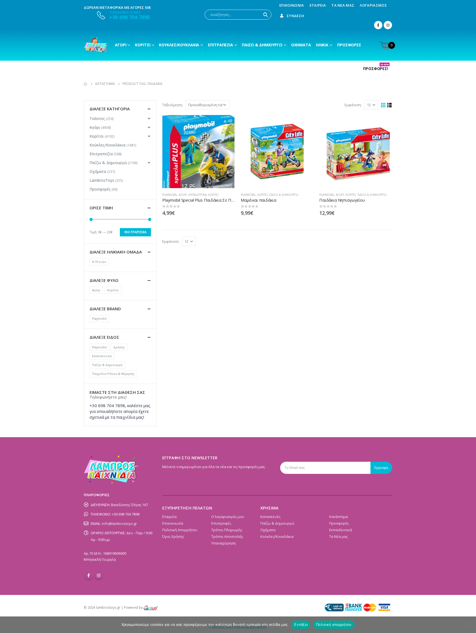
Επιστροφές (221, 523)
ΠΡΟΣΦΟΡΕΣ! (376, 68)
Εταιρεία (318, 5)
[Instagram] (388, 25)
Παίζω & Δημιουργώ (262, 44)
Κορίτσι (142, 44)
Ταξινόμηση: (172, 104)
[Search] (265, 14)
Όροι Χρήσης (173, 536)
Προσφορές (349, 44)
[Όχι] (469, 624)
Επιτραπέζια (220, 44)
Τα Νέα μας (342, 5)
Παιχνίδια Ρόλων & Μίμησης (113, 374)
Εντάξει (301, 624)
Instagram (98, 575)
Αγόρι (120, 44)
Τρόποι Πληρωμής (226, 529)
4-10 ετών (99, 262)
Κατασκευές (270, 516)
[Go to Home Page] (86, 84)
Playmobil (169, 195)
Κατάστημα (338, 516)
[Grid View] (383, 105)
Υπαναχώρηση (223, 543)
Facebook (88, 575)
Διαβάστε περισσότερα (383, 124)
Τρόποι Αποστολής (227, 536)
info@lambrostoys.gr (119, 523)
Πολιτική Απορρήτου (179, 529)
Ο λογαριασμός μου (227, 516)
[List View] (389, 105)
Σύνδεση (295, 15)
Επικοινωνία (291, 5)
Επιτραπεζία (101, 153)
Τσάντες (97, 118)
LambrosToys (102, 180)
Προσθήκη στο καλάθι (226, 124)
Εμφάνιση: (353, 104)
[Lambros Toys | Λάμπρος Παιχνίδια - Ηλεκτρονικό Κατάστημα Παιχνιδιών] (96, 45)
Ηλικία (322, 44)
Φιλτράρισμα (135, 232)
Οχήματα (301, 44)
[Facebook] (378, 25)
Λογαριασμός (373, 5)
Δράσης (119, 347)
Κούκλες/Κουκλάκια (179, 44)
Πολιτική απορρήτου (334, 624)
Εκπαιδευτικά (197, 195)
